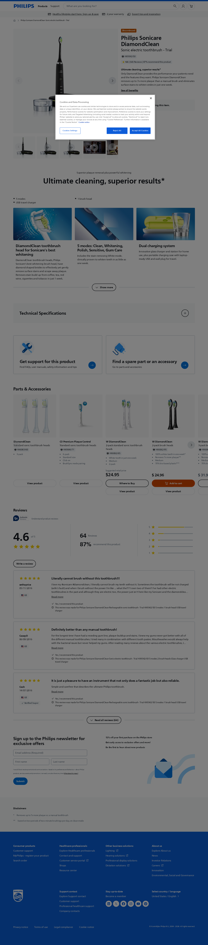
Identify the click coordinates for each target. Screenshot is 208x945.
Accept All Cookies (140, 130)
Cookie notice (84, 122)
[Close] (150, 98)
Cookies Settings (70, 130)
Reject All (117, 130)
